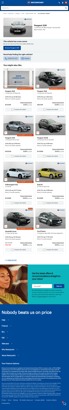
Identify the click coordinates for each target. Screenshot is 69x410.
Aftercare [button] (5, 343)
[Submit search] (66, 8)
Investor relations (51, 400)
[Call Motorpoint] (59, 2)
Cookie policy (6, 403)
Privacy (4, 400)
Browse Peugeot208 (12, 48)
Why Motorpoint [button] (8, 349)
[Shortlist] (66, 2)
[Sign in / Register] (62, 2)
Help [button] (3, 320)
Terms (9, 400)
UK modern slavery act (26, 400)
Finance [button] (5, 326)
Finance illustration (26, 102)
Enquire (26, 58)
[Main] (35, 2)
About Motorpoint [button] (8, 355)
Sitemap (15, 400)
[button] (3, 2)
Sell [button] (3, 337)
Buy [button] (3, 332)
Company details (40, 400)
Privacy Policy (42, 296)
